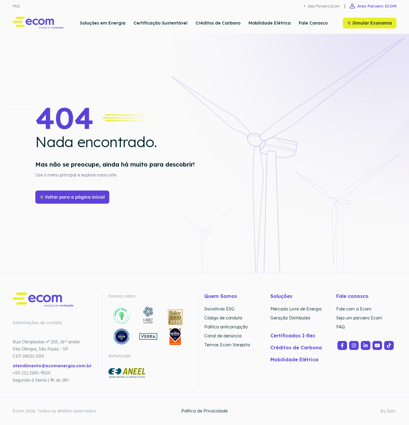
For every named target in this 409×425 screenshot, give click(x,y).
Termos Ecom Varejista (227, 345)
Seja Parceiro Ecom (323, 6)
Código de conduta (223, 318)
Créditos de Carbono (218, 23)
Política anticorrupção (226, 327)
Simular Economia (372, 23)
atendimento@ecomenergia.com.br (52, 365)
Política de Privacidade (204, 411)
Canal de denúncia (223, 336)
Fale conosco (352, 296)
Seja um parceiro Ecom (359, 318)
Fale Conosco (313, 23)
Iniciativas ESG (219, 309)
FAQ (16, 6)
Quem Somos (220, 296)
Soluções (281, 296)
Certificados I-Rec (292, 336)
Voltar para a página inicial (75, 197)
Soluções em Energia (102, 23)
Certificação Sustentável (160, 23)
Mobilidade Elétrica (270, 23)
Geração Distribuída (290, 318)
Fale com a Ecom (353, 309)
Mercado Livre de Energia (296, 309)
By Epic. (388, 411)
